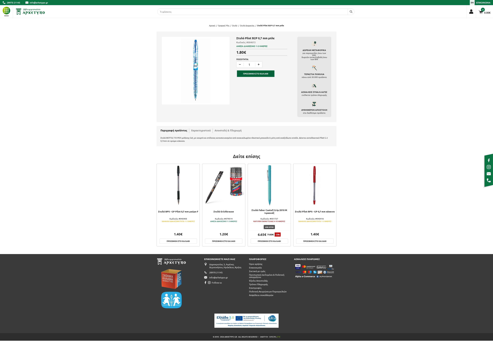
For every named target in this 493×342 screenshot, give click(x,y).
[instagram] (488, 167)
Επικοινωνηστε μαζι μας (219, 259)
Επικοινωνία (255, 267)
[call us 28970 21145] (488, 180)
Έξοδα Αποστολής (258, 281)
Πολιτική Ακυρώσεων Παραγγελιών (268, 291)
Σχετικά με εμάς (257, 271)
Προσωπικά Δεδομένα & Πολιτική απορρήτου (266, 276)
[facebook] (488, 160)
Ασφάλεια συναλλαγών (261, 295)
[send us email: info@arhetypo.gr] (488, 174)
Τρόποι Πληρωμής (258, 284)
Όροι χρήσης (255, 264)
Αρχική (212, 25)
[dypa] (246, 321)
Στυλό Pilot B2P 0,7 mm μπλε (270, 25)
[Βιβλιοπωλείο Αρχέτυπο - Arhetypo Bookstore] (30, 11)
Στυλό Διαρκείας (247, 25)
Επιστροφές (255, 288)
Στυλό (234, 25)
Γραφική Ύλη (223, 25)
